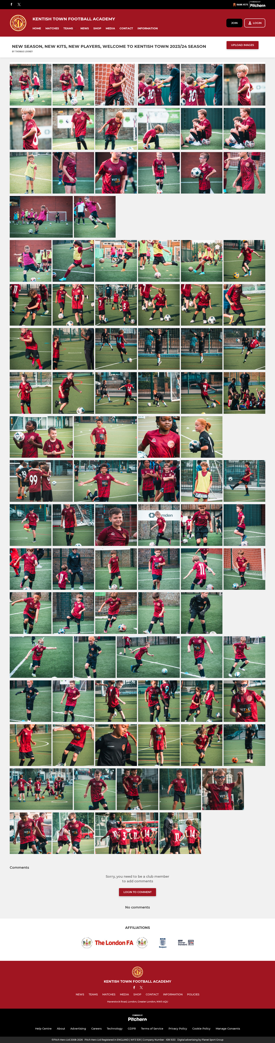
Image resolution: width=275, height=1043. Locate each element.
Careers (96, 1028)
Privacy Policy (178, 1028)
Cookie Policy (201, 1028)
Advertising (78, 1028)
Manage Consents (228, 1028)
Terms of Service (152, 1028)
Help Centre (43, 1028)
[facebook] (11, 4)
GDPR (132, 1028)
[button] (36, 28)
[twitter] (19, 4)
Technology (115, 1028)
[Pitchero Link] (257, 6)
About (61, 1028)
